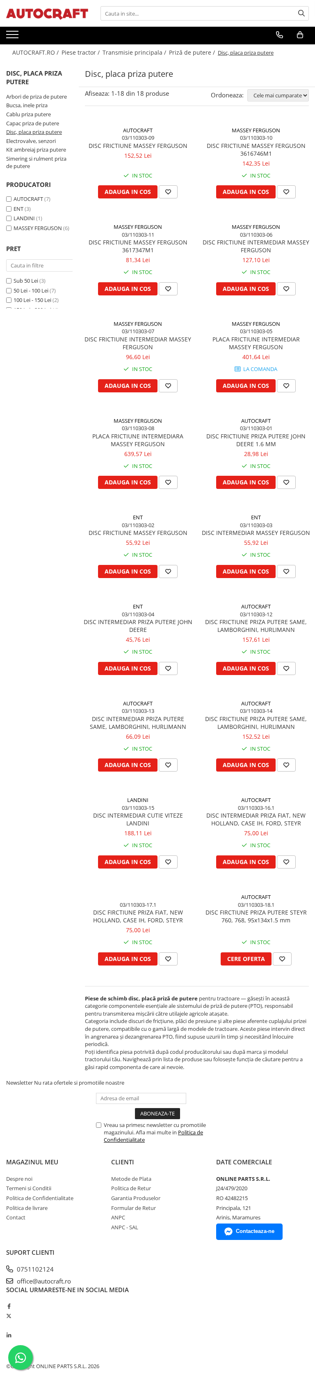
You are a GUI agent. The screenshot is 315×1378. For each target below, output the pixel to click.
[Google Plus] (8, 1326)
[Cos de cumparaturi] (300, 35)
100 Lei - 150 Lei (32, 300)
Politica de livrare (27, 1208)
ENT (18, 208)
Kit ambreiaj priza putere (36, 149)
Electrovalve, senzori (31, 141)
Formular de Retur (133, 1208)
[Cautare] (301, 13)
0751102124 (34, 1269)
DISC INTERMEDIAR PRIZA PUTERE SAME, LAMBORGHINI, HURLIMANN (138, 722)
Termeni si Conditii (28, 1188)
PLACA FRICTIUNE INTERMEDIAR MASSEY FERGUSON (256, 343)
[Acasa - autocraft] (47, 13)
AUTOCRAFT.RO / (36, 52)
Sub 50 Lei (26, 280)
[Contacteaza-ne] (279, 35)
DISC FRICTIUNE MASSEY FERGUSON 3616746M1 (256, 149)
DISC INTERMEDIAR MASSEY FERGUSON (256, 533)
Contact (15, 1217)
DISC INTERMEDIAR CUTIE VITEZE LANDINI (138, 819)
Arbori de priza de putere (36, 96)
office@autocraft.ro (43, 1281)
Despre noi (19, 1178)
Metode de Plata (131, 1178)
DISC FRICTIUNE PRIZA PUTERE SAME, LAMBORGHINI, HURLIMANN (256, 626)
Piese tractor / (81, 52)
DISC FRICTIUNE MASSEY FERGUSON (138, 146)
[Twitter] (8, 1316)
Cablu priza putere (28, 114)
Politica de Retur (131, 1188)
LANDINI (24, 218)
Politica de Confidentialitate (39, 1198)
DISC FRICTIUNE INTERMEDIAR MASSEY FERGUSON (256, 246)
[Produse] (13, 37)
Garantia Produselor (135, 1198)
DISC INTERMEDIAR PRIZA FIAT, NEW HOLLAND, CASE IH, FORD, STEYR (256, 819)
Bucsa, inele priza (27, 105)
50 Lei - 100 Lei (31, 290)
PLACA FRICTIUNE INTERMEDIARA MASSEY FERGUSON (137, 440)
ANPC (118, 1217)
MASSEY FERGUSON (38, 228)
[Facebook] (8, 1306)
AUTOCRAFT (28, 199)
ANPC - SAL (124, 1227)
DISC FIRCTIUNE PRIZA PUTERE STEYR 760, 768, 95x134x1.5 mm (256, 916)
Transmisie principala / (135, 52)
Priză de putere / (193, 52)
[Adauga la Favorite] (168, 191)
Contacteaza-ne (255, 1231)
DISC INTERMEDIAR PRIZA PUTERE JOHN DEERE (138, 626)
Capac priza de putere (32, 123)
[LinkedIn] (8, 1335)
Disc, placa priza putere (34, 132)
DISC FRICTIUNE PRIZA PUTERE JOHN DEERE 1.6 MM (256, 440)
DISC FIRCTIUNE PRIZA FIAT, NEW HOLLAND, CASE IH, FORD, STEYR (138, 916)
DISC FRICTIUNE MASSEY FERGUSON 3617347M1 (138, 246)
